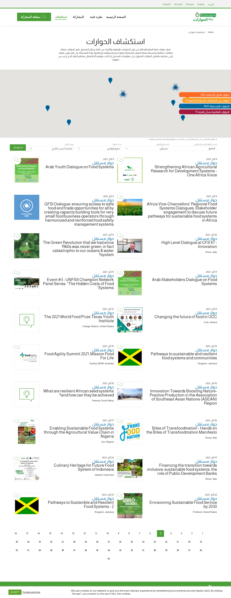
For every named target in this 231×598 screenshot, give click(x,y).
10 (108, 533)
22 (166, 541)
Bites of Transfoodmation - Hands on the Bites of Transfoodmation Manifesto (181, 430)
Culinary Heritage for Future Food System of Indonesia (84, 467)
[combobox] (195, 148)
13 (73, 533)
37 (189, 550)
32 (51, 541)
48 (63, 550)
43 (120, 550)
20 (189, 541)
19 (201, 541)
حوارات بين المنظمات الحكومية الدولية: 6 (207, 100)
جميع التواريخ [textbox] (113, 148)
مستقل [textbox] (164, 148)
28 (97, 541)
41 (143, 550)
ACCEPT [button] (14, 592)
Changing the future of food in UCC (185, 316)
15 (50, 533)
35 (17, 541)
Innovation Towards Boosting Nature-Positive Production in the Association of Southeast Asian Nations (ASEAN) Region (183, 397)
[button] (69, 123)
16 (39, 533)
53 (109, 558)
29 (86, 541)
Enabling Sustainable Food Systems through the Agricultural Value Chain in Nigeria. (79, 432)
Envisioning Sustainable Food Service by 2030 (183, 504)
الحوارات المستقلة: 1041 (216, 106)
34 (28, 541)
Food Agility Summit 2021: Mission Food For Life (79, 356)
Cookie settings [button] (31, 592)
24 (143, 541)
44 (109, 550)
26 (120, 541)
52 (17, 550)
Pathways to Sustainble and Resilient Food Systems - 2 (81, 504)
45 (97, 550)
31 (63, 541)
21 (178, 541)
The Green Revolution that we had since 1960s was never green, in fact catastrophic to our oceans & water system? (78, 248)
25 (132, 541)
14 (62, 533)
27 (109, 541)
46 (86, 550)
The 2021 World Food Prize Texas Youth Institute (79, 318)
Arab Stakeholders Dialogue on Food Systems (184, 281)
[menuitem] (116, 16)
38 (178, 550)
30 (74, 541)
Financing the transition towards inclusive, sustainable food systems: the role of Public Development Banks (182, 469)
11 (96, 533)
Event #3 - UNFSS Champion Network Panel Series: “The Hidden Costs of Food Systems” (78, 283)
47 (74, 550)
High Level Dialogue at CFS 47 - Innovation (189, 244)
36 (201, 550)
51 (28, 550)
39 (166, 550)
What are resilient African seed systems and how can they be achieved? (78, 393)
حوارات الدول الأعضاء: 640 (215, 94)
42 (132, 550)
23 (155, 541)
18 (16, 533)
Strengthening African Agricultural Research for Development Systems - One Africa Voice (184, 171)
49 (51, 550)
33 (40, 541)
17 (27, 533)
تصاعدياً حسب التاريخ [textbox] (62, 148)
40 (155, 550)
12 (85, 533)
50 (40, 550)
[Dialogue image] (130, 170)
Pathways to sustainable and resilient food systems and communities (184, 356)
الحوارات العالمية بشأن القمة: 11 (212, 112)
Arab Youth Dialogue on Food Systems (79, 167)
